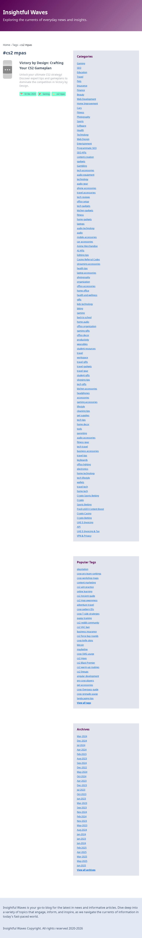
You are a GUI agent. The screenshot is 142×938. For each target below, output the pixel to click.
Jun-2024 (81, 843)
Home (6, 45)
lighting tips (83, 255)
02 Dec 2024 (28, 94)
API (78, 526)
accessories (83, 397)
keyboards (82, 460)
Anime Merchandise (87, 246)
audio (80, 232)
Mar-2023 (82, 803)
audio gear (82, 183)
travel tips (82, 455)
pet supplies (83, 415)
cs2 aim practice (85, 587)
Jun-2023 (81, 798)
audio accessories (86, 437)
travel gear (82, 370)
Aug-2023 (82, 758)
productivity (83, 339)
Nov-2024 (82, 812)
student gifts (83, 375)
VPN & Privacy (84, 535)
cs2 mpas (58, 94)
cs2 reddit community (88, 622)
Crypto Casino (84, 513)
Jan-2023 (81, 838)
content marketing (86, 582)
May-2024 (82, 771)
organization (83, 281)
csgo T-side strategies (88, 613)
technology (82, 179)
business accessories (88, 451)
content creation (85, 157)
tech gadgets (83, 206)
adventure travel (85, 604)
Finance (81, 90)
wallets (80, 482)
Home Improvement (87, 103)
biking (80, 308)
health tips (82, 268)
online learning (84, 591)
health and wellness (87, 295)
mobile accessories (87, 237)
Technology (83, 134)
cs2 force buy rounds (87, 636)
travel (80, 353)
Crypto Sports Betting (88, 495)
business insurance (87, 631)
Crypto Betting (84, 518)
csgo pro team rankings (89, 573)
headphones (83, 393)
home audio (83, 321)
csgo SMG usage (85, 653)
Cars (79, 108)
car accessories (85, 241)
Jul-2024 (81, 745)
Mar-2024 (82, 736)
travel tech (82, 486)
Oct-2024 (81, 776)
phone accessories (86, 188)
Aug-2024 (82, 829)
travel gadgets (84, 366)
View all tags (84, 702)
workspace (82, 357)
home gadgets (84, 219)
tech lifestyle (83, 477)
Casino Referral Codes (88, 259)
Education (82, 72)
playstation (82, 569)
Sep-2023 (82, 807)
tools (79, 428)
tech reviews (83, 197)
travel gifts (82, 362)
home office (83, 290)
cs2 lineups (82, 671)
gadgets (81, 161)
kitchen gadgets (85, 210)
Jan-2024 (81, 834)
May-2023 (82, 825)
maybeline (82, 649)
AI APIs (80, 250)
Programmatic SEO (87, 148)
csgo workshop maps (88, 578)
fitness (80, 214)
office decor (83, 335)
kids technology (85, 304)
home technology (86, 473)
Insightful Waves (25, 12)
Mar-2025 (82, 856)
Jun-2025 (81, 865)
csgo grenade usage (87, 694)
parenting (82, 433)
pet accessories (85, 685)
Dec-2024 (82, 740)
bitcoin (80, 644)
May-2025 (82, 861)
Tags (15, 45)
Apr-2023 (82, 780)
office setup (83, 201)
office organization (86, 326)
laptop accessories (86, 272)
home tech (82, 491)
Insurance (82, 85)
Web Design (83, 139)
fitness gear (83, 442)
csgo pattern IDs (85, 609)
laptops (80, 223)
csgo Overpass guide (87, 689)
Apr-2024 (82, 749)
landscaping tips (85, 698)
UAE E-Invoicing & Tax (88, 531)
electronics (82, 468)
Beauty (80, 94)
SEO (79, 67)
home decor (83, 424)
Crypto (80, 500)
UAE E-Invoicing (85, 522)
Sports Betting (84, 504)
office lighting (84, 464)
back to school (84, 317)
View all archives (86, 870)
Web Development (86, 99)
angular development (88, 676)
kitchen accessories (87, 388)
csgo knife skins (85, 640)
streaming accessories (88, 264)
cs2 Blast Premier (86, 662)
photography (83, 277)
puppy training (84, 618)
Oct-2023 (81, 794)
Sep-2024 (82, 763)
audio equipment (85, 174)
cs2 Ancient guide (86, 595)
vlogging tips (83, 379)
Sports (80, 121)
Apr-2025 (82, 852)
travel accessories (86, 192)
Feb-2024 (82, 816)
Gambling (82, 165)
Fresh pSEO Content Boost (90, 509)
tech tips (81, 419)
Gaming (44, 94)
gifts (79, 299)
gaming (81, 313)
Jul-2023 (81, 789)
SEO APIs (81, 152)
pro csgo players (85, 680)
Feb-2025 (82, 847)
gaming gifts (83, 330)
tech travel (82, 446)
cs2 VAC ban (83, 627)
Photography (83, 116)
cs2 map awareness (87, 600)
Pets (79, 81)
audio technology (85, 228)
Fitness (80, 112)
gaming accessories (87, 402)
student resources (86, 348)
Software (81, 125)
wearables (82, 344)
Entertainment (84, 143)
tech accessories (85, 170)
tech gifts (81, 384)
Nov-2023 (82, 821)
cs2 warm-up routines (88, 667)
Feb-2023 (82, 754)
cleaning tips (83, 411)
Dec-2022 (82, 767)
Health (80, 130)
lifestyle (81, 406)
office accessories (86, 286)
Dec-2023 (82, 785)
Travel (80, 76)
